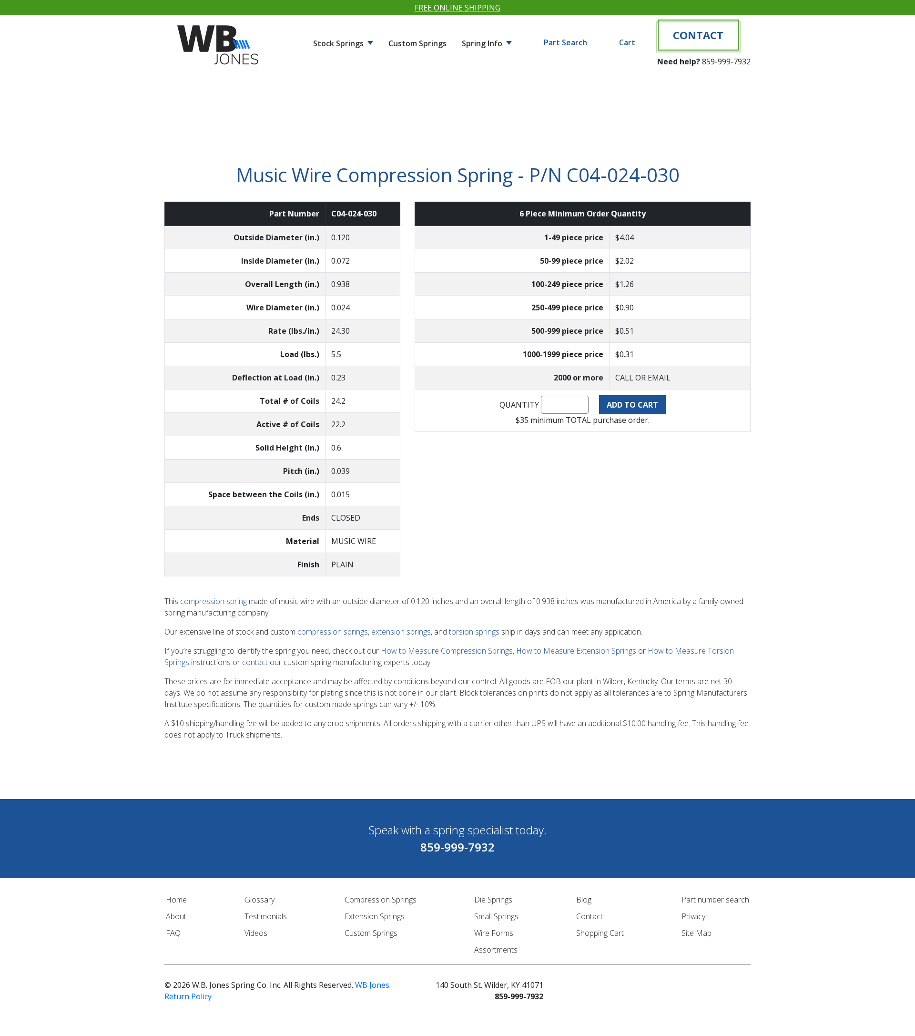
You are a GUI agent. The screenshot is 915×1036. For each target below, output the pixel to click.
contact (255, 662)
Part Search (565, 42)
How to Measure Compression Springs (447, 651)
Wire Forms (493, 933)
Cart (627, 42)
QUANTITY (519, 405)
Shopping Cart (600, 933)
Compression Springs (381, 899)
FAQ (173, 933)
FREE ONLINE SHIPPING (457, 7)
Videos (255, 933)
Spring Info (483, 43)
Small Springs (496, 916)
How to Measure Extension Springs (576, 651)
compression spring (213, 601)
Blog (583, 899)
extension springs (401, 631)
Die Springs (493, 899)
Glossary (259, 899)
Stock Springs (339, 43)
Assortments (496, 949)
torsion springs (474, 631)
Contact (698, 35)
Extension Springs (375, 916)
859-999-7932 (726, 61)
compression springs (332, 631)
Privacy (693, 916)
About (176, 916)
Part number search (715, 899)
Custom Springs (417, 43)
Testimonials (265, 916)
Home (176, 899)
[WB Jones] (219, 41)
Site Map (696, 933)
